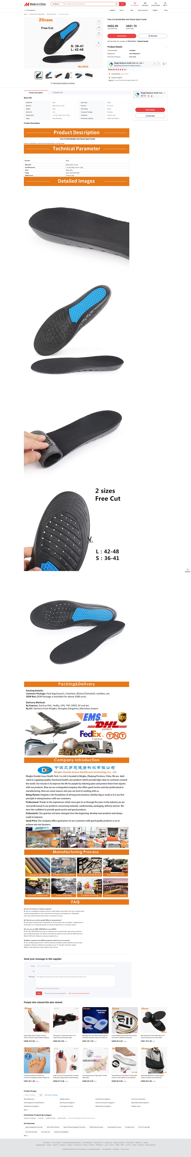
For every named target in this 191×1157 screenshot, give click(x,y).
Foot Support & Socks (66, 1106)
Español (55, 1145)
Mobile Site (139, 1142)
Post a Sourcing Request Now (79, 993)
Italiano (86, 1145)
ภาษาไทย (128, 1145)
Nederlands (99, 1145)
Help (131, 10)
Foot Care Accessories (138, 1099)
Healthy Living (135, 1106)
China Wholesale (87, 1142)
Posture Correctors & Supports (105, 1103)
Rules (166, 10)
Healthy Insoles (64, 1099)
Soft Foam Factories (53, 1127)
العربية (106, 1145)
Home (25, 14)
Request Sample (142, 41)
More (25, 1135)
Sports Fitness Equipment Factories (74, 1127)
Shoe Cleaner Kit (29, 1099)
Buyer (121, 10)
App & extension (143, 10)
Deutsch (92, 1145)
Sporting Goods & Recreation (37, 14)
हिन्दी (122, 1145)
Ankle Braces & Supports (31, 1106)
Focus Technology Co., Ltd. (82, 1149)
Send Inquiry (121, 36)
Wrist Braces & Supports (67, 1103)
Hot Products (46, 1142)
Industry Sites (108, 1142)
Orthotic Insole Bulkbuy (61, 1132)
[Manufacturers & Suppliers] (35, 4)
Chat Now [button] (154, 36)
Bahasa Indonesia (150, 1145)
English (49, 1145)
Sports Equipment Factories (34, 1127)
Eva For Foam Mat (144, 1127)
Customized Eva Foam (114, 1127)
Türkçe (134, 1145)
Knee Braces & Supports (103, 1099)
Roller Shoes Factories (96, 1127)
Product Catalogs (51, 1095)
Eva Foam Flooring (31, 1132)
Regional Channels (119, 1142)
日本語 (117, 1145)
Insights (146, 1142)
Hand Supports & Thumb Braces (34, 1103)
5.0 (142, 96)
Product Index (130, 1142)
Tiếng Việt (141, 1145)
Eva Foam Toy (45, 1132)
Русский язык (77, 1145)
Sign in (165, 5)
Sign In (110, 80)
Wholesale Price (98, 1142)
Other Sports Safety (63, 14)
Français (69, 1145)
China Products (56, 1142)
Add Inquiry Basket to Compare (64, 83)
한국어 (111, 1145)
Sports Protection (51, 14)
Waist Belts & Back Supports (140, 1103)
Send (38, 993)
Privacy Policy (125, 1149)
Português (62, 1145)
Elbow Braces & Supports (103, 1106)
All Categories (31, 10)
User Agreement (106, 1149)
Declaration (116, 1149)
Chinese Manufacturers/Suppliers (72, 1142)
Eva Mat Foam (129, 1127)
